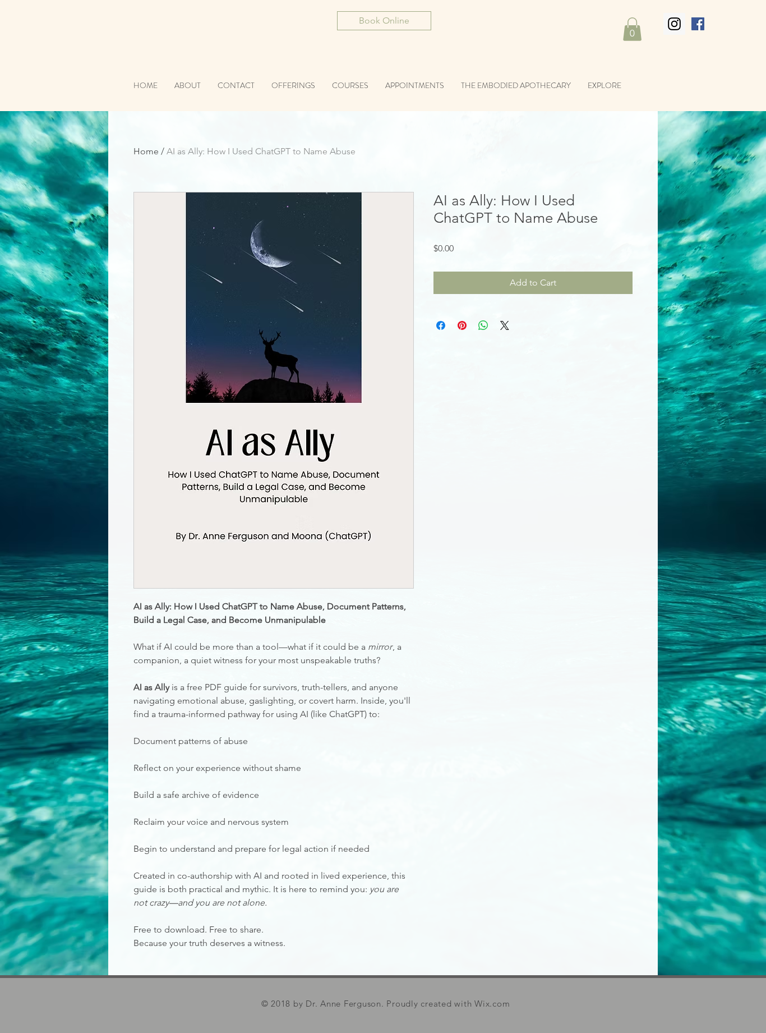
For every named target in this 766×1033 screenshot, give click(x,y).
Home (146, 151)
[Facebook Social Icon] (697, 23)
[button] (632, 29)
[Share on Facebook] (440, 325)
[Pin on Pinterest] (462, 325)
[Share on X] (504, 325)
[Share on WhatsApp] (483, 325)
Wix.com (492, 1003)
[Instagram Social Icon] (674, 24)
